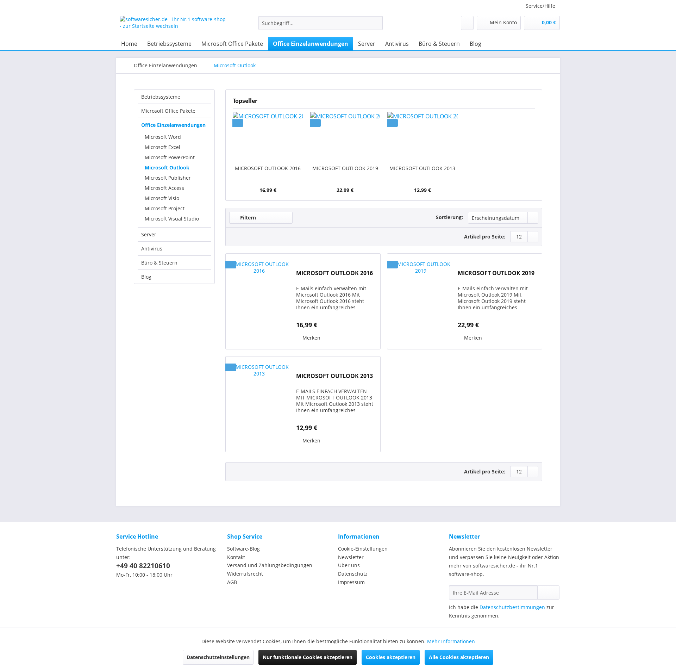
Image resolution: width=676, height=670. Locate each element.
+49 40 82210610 (143, 565)
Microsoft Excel (162, 147)
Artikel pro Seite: (484, 236)
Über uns (349, 565)
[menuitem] (320, 26)
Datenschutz (353, 573)
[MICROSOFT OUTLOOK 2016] (268, 136)
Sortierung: (449, 217)
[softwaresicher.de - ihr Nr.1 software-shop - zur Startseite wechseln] (173, 24)
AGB (232, 582)
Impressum (351, 582)
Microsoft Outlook (167, 167)
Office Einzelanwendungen (173, 125)
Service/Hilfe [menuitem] (540, 5)
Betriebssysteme (160, 96)
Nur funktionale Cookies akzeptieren (307, 657)
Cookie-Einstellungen (363, 548)
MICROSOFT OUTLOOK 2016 (268, 168)
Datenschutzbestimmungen (512, 607)
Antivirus (151, 248)
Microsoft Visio (162, 198)
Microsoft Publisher (168, 177)
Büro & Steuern (159, 262)
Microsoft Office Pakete (168, 110)
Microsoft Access (164, 188)
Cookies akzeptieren (390, 657)
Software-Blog (243, 548)
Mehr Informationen (451, 641)
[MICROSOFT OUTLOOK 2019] (345, 136)
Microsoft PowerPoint (170, 157)
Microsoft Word (163, 137)
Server (148, 234)
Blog (146, 276)
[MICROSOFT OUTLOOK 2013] (422, 136)
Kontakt (236, 557)
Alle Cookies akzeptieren (459, 657)
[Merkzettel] (467, 23)
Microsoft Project (164, 208)
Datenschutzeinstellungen (218, 657)
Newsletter (351, 557)
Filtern (247, 217)
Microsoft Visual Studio (172, 218)
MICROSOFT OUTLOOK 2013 (422, 168)
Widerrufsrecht (245, 573)
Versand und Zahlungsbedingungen (269, 565)
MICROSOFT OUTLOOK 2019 (345, 168)
